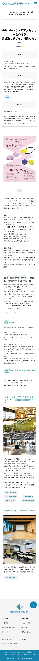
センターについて (8, 618)
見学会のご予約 (10, 500)
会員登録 (5, 623)
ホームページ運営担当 (9, 643)
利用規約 (26, 654)
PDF (19, 191)
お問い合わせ (25, 632)
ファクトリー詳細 (11, 496)
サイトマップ (6, 640)
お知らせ (24, 627)
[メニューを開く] (35, 3)
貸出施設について (11, 577)
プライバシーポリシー (28, 640)
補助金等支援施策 (8, 627)
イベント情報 (25, 623)
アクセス (5, 632)
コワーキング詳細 (11, 493)
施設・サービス (26, 618)
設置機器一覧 (28, 496)
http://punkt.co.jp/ (9, 313)
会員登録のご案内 (28, 500)
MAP (7, 97)
